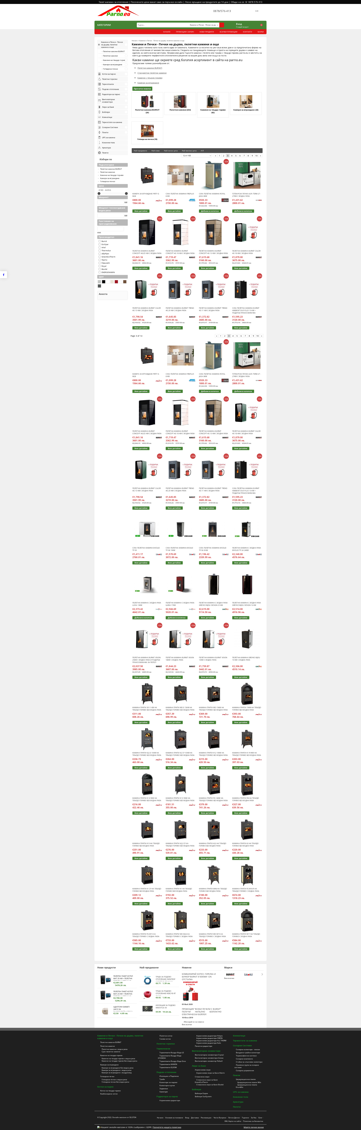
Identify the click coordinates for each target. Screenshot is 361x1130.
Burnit (104, 241)
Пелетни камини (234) (180, 110)
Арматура (163, 1091)
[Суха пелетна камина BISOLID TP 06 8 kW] (213, 529)
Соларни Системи (242, 1045)
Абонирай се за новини (194, 1022)
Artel (104, 247)
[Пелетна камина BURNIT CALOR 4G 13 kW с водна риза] (147, 290)
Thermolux (106, 250)
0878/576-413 (222, 11)
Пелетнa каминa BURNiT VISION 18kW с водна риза (180, 658)
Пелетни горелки (166, 1043)
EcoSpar (105, 244)
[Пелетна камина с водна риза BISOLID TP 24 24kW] (247, 529)
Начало (134, 41)
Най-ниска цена (171, 150)
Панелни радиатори (203, 1046)
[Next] (262, 974)
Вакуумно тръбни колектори (248, 1052)
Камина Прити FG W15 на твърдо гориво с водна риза (145, 935)
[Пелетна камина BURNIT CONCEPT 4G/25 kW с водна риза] (147, 232)
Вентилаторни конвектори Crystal (209, 1055)
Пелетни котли (165, 1036)
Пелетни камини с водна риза (114, 1049)
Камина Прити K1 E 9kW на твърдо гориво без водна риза (180, 799)
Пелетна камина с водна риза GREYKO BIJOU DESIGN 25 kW (213, 604)
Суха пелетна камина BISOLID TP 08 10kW (179, 549)
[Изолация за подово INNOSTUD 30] (147, 1008)
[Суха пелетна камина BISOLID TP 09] (147, 529)
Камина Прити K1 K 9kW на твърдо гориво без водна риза (146, 799)
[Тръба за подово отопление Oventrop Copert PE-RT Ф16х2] (147, 980)
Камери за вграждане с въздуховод (117, 1072)
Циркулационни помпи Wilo (249, 1082)
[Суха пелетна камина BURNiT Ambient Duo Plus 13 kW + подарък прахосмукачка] (247, 290)
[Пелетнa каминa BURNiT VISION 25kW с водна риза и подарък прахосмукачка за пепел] (147, 639)
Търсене (245, 1117)
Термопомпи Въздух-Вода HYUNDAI (169, 1056)
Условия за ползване (174, 1117)
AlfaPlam (105, 253)
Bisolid (104, 269)
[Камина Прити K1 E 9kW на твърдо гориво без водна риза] (180, 784)
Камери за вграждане (148, 82)
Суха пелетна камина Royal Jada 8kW (212, 195)
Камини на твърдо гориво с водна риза (118, 1058)
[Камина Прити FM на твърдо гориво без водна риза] (247, 784)
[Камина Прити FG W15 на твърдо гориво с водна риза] (147, 920)
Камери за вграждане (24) (245, 110)
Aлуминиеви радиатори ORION (209, 1038)
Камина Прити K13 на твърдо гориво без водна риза (146, 844)
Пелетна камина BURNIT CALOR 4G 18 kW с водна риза (246, 252)
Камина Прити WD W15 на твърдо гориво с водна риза (212, 935)
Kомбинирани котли (109, 1094)
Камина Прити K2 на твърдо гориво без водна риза (245, 844)
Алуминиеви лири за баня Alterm (210, 1073)
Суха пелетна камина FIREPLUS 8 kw (180, 195)
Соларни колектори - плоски (248, 1049)
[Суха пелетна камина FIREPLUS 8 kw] (180, 175)
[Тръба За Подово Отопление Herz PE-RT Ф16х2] (147, 994)
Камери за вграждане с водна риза (116, 1070)
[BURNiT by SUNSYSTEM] (234, 974)
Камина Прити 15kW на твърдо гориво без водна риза (246, 708)
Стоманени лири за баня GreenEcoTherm (206, 1081)
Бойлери (196, 1089)
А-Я (202, 150)
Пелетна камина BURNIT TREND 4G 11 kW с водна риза (213, 309)
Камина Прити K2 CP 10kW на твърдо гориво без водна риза (180, 754)
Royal (104, 266)
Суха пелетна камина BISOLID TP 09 (146, 549)
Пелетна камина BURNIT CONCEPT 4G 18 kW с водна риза (180, 252)
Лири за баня (199, 1066)
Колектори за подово (168, 1082)
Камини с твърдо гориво (149, 78)
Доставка (195, 1117)
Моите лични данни (254, 1127)
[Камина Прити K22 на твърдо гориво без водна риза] (213, 829)
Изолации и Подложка (169, 1076)
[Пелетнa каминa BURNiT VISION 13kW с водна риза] (213, 639)
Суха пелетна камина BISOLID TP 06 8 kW (212, 549)
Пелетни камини (107, 1046)
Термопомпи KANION (168, 1064)
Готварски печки (107, 1076)
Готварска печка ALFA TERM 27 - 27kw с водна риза (246, 195)
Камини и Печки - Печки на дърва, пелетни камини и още (120, 1037)
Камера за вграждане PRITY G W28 (145, 195)
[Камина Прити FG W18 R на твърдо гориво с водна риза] (247, 875)
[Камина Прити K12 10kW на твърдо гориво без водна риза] (213, 739)
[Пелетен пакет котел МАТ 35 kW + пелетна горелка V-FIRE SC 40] (105, 980)
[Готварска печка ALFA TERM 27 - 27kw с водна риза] (247, 175)
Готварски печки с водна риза (114, 1079)
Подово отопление (166, 1072)
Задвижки (163, 1088)
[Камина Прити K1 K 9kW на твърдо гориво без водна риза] (147, 784)
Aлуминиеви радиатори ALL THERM (211, 1040)
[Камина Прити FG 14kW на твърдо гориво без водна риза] (213, 784)
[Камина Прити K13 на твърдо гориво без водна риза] (147, 829)
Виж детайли (141, 211)
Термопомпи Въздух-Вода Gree (172, 1061)
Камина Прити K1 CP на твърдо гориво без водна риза (146, 890)
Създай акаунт (242, 27)
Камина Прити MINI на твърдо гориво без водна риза (213, 890)
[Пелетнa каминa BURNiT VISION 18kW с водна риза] (180, 639)
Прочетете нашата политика (167, 1127)
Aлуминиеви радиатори (169, 1100)
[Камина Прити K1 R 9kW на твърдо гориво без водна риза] (247, 739)
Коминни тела (240, 1097)
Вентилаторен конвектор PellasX (209, 1061)
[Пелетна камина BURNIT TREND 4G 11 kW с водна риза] (213, 290)
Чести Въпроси (219, 1117)
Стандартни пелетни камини (151, 73)
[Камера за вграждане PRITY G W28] (147, 175)
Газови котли (165, 1039)
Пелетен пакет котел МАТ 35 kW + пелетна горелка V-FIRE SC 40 (123, 978)
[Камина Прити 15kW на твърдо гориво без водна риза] (247, 694)
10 (256, 155)
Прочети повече (142, 88)
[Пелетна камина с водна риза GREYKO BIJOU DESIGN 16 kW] (247, 584)
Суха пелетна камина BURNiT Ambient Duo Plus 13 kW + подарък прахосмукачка (245, 310)
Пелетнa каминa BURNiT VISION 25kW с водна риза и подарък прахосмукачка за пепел (146, 660)
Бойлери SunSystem (203, 1096)
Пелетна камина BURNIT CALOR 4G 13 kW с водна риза (146, 309)
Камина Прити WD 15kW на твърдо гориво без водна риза (213, 708)
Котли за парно (105, 1086)
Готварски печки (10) (147, 139)
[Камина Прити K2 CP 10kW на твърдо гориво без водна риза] (180, 739)
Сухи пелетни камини (111, 1051)
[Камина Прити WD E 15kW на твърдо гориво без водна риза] (180, 694)
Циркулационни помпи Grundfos (246, 1086)
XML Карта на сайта (232, 1121)
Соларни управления (245, 1070)
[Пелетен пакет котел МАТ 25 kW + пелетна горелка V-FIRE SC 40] (105, 995)
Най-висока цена (189, 150)
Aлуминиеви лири (203, 1070)
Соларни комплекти (244, 1059)
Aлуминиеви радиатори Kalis (208, 1043)
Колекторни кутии (167, 1085)
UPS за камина (240, 1092)
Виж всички (187, 1024)
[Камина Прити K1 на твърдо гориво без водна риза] (180, 875)
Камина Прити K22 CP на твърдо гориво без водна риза (180, 844)
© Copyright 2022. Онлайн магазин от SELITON (116, 1117)
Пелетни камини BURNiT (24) (147, 111)
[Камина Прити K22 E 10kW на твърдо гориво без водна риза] (147, 739)
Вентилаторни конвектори (206, 1051)
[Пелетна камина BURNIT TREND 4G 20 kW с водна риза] (180, 290)
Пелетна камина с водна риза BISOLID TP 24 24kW (246, 549)
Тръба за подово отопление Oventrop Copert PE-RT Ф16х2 (165, 978)
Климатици (239, 1035)
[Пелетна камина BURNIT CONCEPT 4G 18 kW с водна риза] (180, 232)
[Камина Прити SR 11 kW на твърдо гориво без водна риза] (147, 694)
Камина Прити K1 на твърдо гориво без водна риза (179, 890)
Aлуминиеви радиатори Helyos (209, 1036)
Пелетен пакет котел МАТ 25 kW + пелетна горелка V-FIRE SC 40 (123, 993)
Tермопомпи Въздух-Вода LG (171, 1052)
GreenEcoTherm (108, 256)
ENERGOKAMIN (108, 272)
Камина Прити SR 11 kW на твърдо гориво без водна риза (146, 708)
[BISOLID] (252, 974)
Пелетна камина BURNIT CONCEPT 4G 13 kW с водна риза (213, 252)
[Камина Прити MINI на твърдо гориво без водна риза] (213, 875)
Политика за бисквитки (253, 1121)
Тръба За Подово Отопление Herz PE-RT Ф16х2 (166, 993)
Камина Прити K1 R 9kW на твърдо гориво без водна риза (246, 754)
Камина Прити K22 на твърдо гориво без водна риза (212, 844)
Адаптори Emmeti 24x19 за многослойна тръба (123, 1008)
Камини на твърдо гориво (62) (213, 111)
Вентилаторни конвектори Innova (209, 1058)
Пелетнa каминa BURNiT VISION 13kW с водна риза (213, 658)
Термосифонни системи (246, 1055)
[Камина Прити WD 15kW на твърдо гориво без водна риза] (213, 694)
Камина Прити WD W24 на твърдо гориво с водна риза (179, 935)
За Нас (254, 1117)
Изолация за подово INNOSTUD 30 (165, 1006)
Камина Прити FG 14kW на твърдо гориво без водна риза (213, 799)
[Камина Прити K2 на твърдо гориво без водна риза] (247, 829)
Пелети (237, 1106)
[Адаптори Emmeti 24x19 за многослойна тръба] (105, 1011)
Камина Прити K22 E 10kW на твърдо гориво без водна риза (146, 754)
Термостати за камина (245, 1040)
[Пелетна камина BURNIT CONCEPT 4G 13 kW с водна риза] (214, 232)
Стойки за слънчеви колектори (249, 1062)
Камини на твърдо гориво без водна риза (119, 1061)
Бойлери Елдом (201, 1093)
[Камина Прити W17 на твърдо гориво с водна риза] (247, 920)
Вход (239, 23)
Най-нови (155, 150)
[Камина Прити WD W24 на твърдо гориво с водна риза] (180, 920)
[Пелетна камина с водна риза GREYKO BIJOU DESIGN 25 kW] (214, 584)
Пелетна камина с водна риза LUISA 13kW (146, 604)
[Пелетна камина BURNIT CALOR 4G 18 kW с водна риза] (247, 232)
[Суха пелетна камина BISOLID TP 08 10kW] (180, 529)
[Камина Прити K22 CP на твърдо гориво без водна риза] (180, 829)
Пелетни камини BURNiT (149, 68)
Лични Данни (234, 1117)
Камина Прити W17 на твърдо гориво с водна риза (246, 935)
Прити (104, 260)
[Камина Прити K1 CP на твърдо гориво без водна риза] (147, 875)
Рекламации (206, 1117)
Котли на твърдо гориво (110, 1090)
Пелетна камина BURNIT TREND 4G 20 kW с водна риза (180, 309)
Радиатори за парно (167, 1096)
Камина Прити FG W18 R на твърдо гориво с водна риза (245, 890)
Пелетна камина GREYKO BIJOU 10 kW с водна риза (246, 658)
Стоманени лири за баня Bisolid (210, 1084)
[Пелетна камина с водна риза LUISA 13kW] (147, 584)
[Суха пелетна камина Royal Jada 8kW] (213, 175)
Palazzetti (106, 263)
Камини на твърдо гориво (111, 1055)
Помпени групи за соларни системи (246, 1066)
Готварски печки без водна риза (115, 1082)
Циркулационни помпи (246, 1079)
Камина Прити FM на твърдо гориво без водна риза (245, 799)
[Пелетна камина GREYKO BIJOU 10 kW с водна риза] (247, 639)
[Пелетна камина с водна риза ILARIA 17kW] (180, 584)
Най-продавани (140, 150)
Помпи (236, 1075)
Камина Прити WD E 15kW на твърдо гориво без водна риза (180, 708)
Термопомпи (163, 1048)
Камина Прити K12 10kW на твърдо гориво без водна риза (213, 754)
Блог (260, 1117)
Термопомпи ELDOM (168, 1067)
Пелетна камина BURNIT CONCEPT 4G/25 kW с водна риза (146, 252)
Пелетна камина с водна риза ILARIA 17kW (180, 604)
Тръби (162, 1079)
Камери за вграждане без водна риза (117, 1068)
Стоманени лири (202, 1077)
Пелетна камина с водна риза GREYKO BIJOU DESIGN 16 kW (246, 604)
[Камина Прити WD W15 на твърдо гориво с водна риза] (213, 920)
